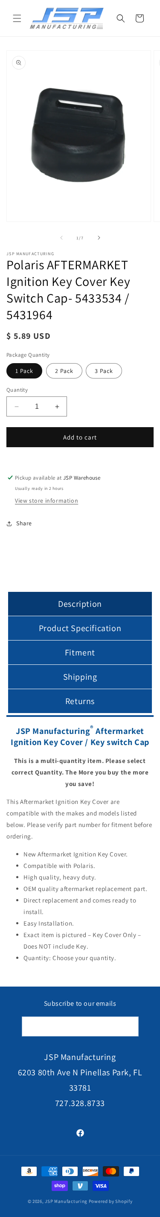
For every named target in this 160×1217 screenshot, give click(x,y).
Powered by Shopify (111, 1201)
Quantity (17, 389)
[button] (17, 18)
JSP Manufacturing (66, 1201)
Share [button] (24, 523)
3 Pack (104, 371)
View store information (46, 500)
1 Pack (24, 371)
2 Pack (64, 371)
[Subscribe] (128, 1026)
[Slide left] (61, 237)
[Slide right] (99, 237)
